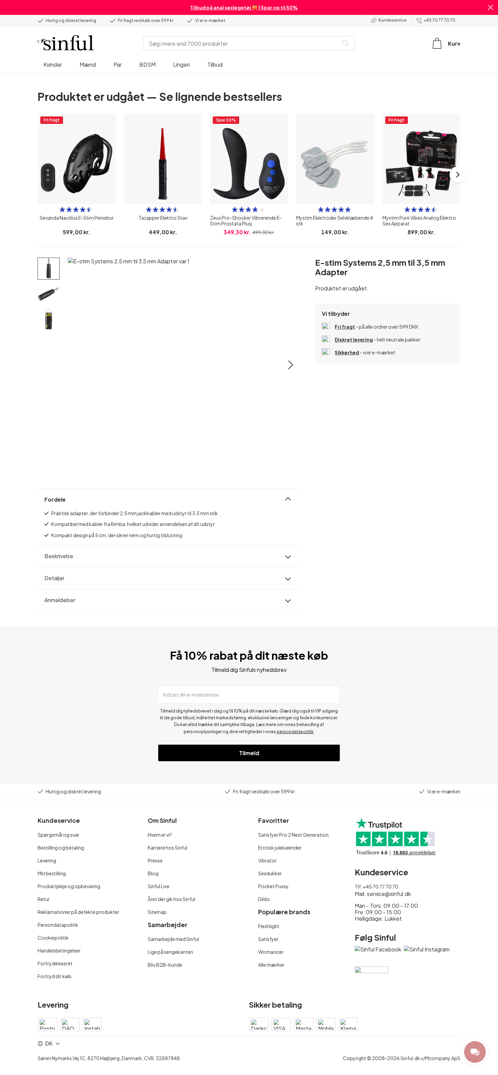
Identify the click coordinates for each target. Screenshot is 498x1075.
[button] (490, 7)
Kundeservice (392, 20)
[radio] (62, 209)
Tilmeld (249, 752)
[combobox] (242, 43)
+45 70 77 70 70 (439, 20)
